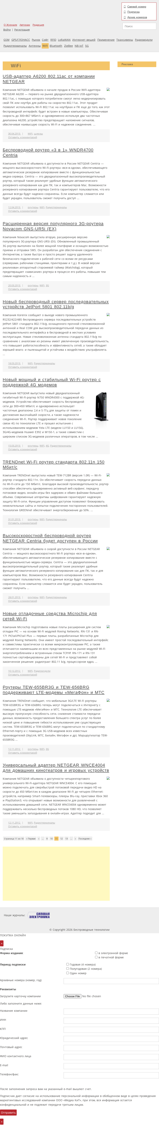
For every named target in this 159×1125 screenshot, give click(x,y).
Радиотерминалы (15, 46)
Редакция (38, 24)
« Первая (30, 838)
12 (61, 838)
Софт (45, 40)
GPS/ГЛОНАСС (20, 40)
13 (66, 838)
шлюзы (38, 133)
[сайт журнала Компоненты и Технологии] (86, 915)
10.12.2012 (14, 671)
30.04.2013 (14, 133)
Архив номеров (137, 17)
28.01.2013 (14, 597)
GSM (6, 40)
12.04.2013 (14, 207)
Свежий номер (136, 6)
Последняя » (85, 838)
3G (47, 285)
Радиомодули (144, 40)
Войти (7, 29)
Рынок (36, 40)
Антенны (35, 46)
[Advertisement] (56, 874)
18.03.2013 (14, 363)
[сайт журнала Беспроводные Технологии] (110, 915)
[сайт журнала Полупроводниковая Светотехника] (139, 915)
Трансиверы (124, 40)
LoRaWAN (64, 40)
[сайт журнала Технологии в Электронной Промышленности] (63, 915)
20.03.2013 (14, 285)
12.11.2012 (14, 749)
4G (47, 445)
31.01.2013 (14, 519)
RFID (53, 40)
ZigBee (68, 46)
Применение (106, 40)
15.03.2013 (14, 445)
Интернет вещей (83, 40)
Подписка (133, 11)
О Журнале (10, 24)
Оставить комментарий (22, 137)
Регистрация (22, 29)
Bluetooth (56, 46)
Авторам (25, 24)
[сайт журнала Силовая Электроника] (38, 915)
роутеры (33, 207)
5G (87, 46)
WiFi (45, 46)
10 (51, 838)
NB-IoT (79, 46)
